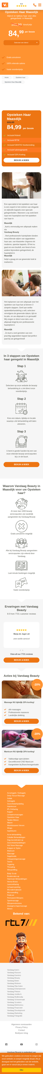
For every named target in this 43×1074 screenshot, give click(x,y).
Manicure (10, 851)
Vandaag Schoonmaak (16, 1000)
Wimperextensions (14, 903)
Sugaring (10, 864)
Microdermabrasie (14, 890)
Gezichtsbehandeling (15, 804)
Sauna (9, 862)
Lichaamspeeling (13, 887)
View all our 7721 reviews (21, 654)
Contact (21, 1030)
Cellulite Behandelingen (16, 837)
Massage (10, 853)
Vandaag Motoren (14, 983)
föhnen (9, 909)
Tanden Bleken (13, 820)
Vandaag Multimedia (15, 997)
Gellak (9, 798)
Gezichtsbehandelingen (16, 843)
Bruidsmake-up (13, 876)
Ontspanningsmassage (16, 859)
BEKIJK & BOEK (21, 160)
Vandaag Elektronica (15, 1005)
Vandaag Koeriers (14, 975)
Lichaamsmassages (15, 815)
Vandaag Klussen (14, 972)
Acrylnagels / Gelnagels (16, 793)
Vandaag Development (16, 1010)
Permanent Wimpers (15, 898)
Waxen (10, 823)
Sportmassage (13, 900)
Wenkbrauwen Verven (15, 825)
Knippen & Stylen (14, 848)
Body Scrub (11, 873)
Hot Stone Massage (15, 845)
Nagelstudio (11, 856)
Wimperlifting (12, 870)
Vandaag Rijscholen (15, 986)
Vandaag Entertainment (16, 989)
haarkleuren (11, 831)
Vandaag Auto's (13, 970)
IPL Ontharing (12, 809)
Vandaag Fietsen (13, 991)
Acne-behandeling (14, 835)
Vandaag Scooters (14, 1002)
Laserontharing (13, 884)
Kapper (10, 812)
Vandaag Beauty (13, 978)
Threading (11, 867)
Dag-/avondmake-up (15, 840)
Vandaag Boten (13, 981)
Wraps (9, 828)
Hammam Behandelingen (17, 879)
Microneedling (12, 892)
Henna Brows (12, 882)
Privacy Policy (22, 1027)
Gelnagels (11, 801)
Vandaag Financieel (14, 1008)
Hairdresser (11, 806)
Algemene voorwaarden (21, 1024)
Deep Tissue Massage (16, 796)
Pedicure (10, 895)
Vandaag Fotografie (14, 1016)
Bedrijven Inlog (21, 1033)
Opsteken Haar (13, 817)
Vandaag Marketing (14, 1013)
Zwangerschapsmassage (17, 906)
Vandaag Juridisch (14, 994)
